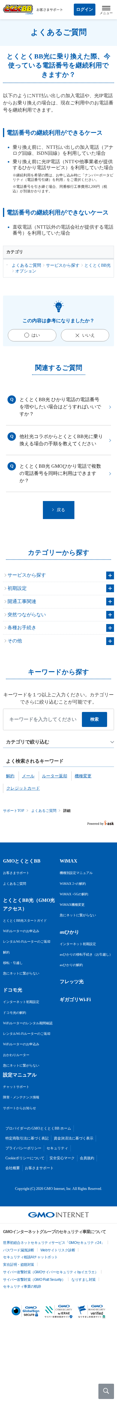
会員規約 (87, 1158)
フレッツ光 (72, 981)
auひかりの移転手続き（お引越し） (86, 954)
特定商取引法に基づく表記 (27, 1138)
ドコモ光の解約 (14, 1012)
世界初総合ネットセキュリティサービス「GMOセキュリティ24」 (54, 1243)
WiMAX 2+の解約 (73, 883)
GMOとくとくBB (21, 860)
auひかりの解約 (71, 965)
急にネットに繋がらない (21, 973)
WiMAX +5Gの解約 (74, 894)
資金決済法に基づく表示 (73, 1138)
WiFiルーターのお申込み (21, 931)
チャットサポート (16, 1086)
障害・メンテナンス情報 (21, 1097)
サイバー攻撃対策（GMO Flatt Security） (34, 1279)
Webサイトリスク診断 (57, 1250)
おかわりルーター (16, 1055)
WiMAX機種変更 (72, 904)
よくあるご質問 (43, 811)
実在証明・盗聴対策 (18, 1264)
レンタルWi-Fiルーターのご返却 (26, 941)
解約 (6, 952)
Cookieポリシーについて (24, 1158)
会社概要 (12, 1168)
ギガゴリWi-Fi (75, 999)
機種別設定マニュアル (76, 873)
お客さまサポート (16, 873)
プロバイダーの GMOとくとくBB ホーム (38, 1128)
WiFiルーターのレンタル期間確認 (27, 1023)
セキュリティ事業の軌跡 (22, 1286)
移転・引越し (13, 963)
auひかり (69, 932)
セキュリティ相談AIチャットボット (30, 1257)
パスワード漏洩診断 (18, 1250)
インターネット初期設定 (21, 1002)
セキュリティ (57, 1148)
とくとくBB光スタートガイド (25, 920)
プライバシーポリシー (23, 1148)
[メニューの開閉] (106, 9)
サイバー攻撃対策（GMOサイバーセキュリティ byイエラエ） (50, 1272)
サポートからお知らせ (19, 1108)
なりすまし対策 (83, 1279)
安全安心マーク (62, 1158)
